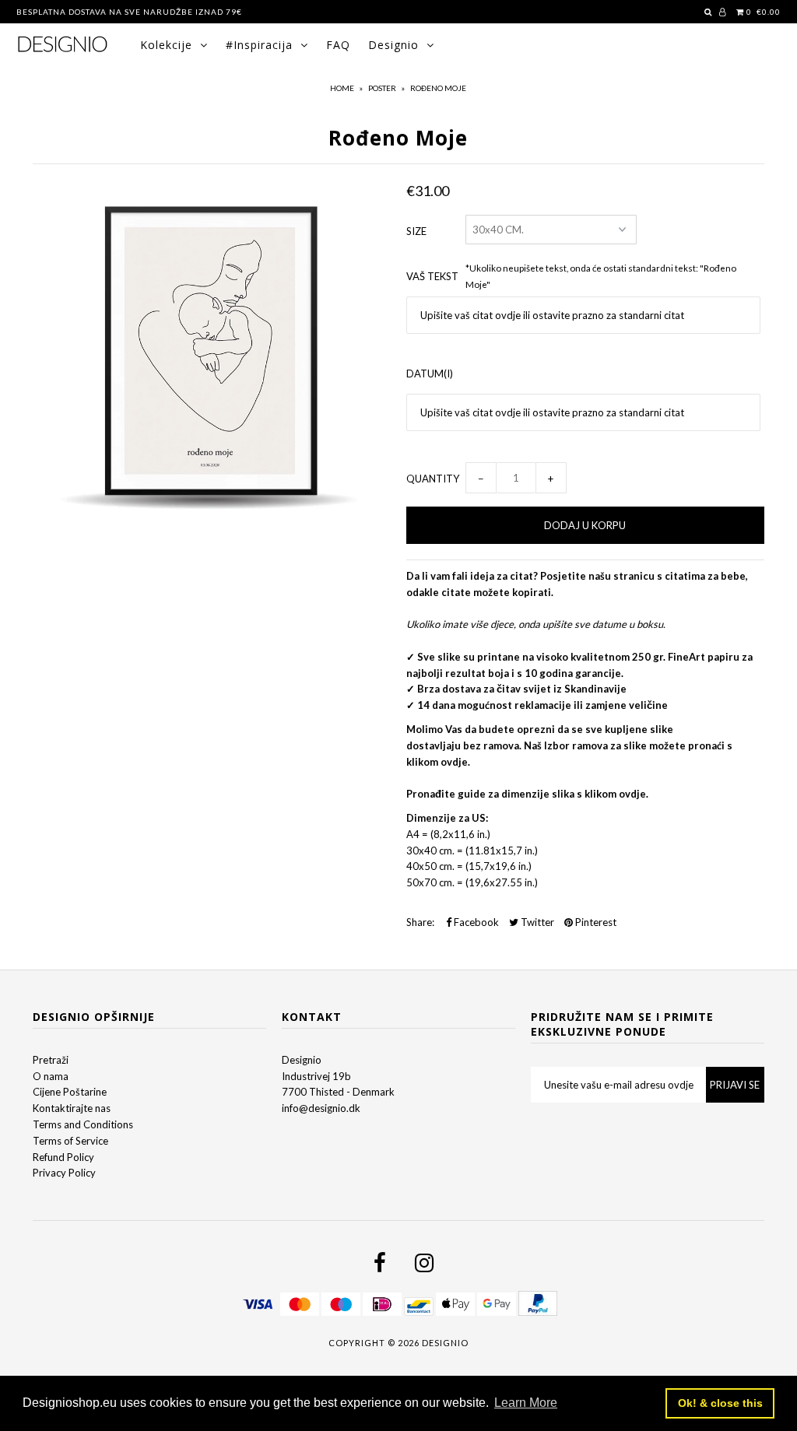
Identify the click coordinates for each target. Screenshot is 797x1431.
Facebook (475, 922)
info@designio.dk (321, 1108)
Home (342, 88)
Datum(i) (429, 373)
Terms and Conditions (83, 1124)
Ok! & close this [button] (720, 1403)
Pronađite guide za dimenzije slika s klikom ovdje (526, 793)
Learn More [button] (525, 1402)
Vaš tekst (432, 276)
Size (416, 231)
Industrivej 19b (316, 1076)
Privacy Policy (64, 1172)
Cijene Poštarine (70, 1092)
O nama (50, 1076)
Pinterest (594, 922)
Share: (420, 922)
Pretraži (50, 1060)
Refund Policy (63, 1157)
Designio (393, 44)
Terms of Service (70, 1141)
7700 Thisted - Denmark (338, 1092)
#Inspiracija (259, 44)
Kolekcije (166, 44)
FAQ (338, 44)
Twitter (536, 922)
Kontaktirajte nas (72, 1108)
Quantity (432, 478)
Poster (382, 88)
